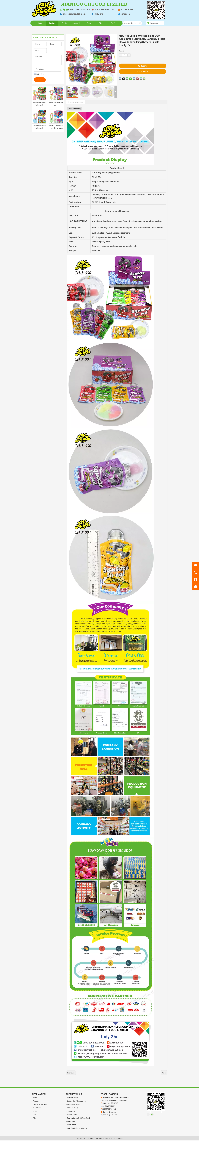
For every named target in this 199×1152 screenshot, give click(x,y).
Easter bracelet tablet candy (56, 104)
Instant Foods (72, 1115)
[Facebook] (148, 1114)
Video (35, 1111)
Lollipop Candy (72, 1098)
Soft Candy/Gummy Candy (77, 1128)
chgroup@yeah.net (109, 1112)
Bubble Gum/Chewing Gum (77, 1101)
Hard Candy (71, 1125)
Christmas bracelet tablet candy (39, 104)
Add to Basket (142, 71)
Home (35, 1098)
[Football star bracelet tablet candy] (39, 116)
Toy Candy (71, 1111)
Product (35, 1101)
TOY (34, 1118)
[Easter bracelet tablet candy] (56, 93)
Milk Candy (71, 1121)
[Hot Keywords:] (140, 23)
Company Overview (40, 1104)
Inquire (144, 66)
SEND (40, 80)
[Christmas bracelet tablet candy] (39, 93)
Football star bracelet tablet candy (39, 127)
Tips (34, 1115)
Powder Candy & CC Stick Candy (79, 1118)
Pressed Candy (72, 1108)
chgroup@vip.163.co (73, 14)
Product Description (76, 102)
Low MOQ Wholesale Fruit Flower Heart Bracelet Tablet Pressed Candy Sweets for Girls (56, 127)
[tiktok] (152, 1114)
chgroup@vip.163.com (109, 1115)
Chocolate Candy (73, 1104)
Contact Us (37, 1108)
